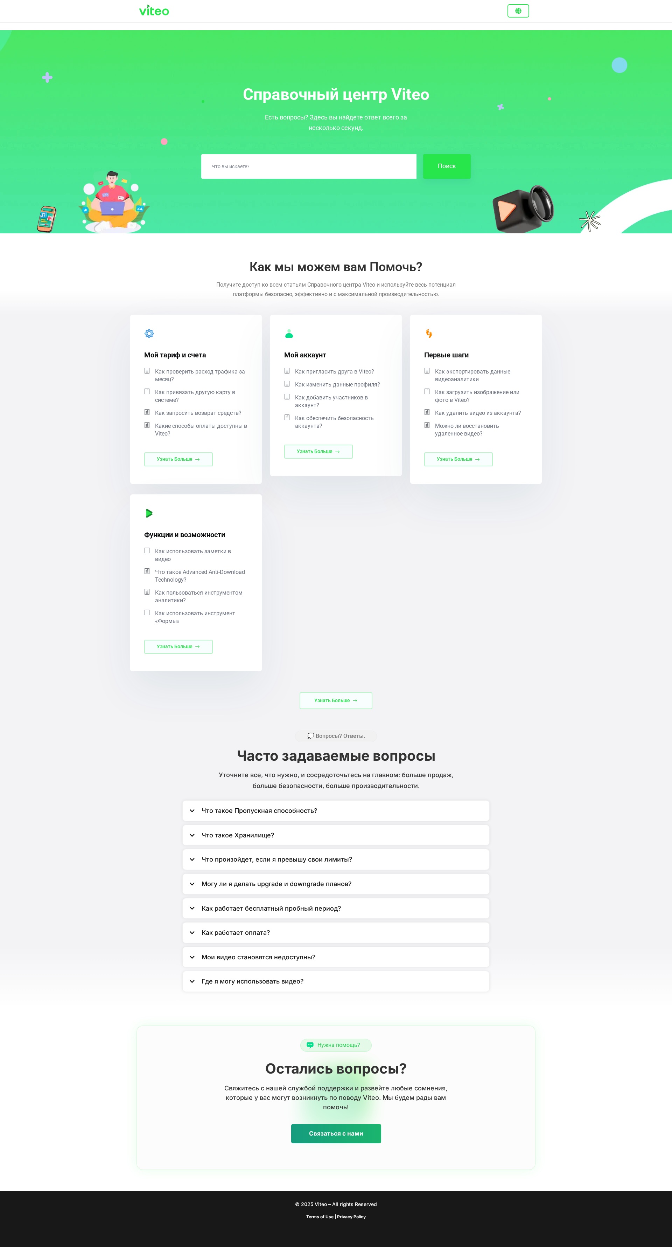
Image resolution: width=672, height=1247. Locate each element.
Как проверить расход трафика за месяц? (200, 375)
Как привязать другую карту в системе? (195, 396)
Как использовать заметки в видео (193, 555)
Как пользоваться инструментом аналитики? (199, 596)
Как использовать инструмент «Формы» (195, 617)
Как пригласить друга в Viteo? (334, 371)
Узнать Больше (174, 459)
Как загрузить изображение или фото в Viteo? (477, 396)
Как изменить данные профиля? (337, 384)
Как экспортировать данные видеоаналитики (472, 375)
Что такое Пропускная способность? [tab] (259, 810)
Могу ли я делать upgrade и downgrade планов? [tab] (277, 884)
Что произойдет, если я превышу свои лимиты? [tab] (277, 859)
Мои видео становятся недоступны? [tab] (259, 957)
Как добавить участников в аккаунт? (331, 401)
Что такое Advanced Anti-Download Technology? (200, 576)
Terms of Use (320, 1216)
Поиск (447, 166)
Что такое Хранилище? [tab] (238, 835)
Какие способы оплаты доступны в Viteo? (201, 430)
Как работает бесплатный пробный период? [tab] (271, 908)
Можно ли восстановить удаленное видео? (467, 430)
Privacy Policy (351, 1216)
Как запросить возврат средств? (198, 413)
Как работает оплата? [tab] (236, 932)
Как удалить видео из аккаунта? (478, 413)
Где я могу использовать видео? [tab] (253, 981)
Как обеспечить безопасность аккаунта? (334, 422)
